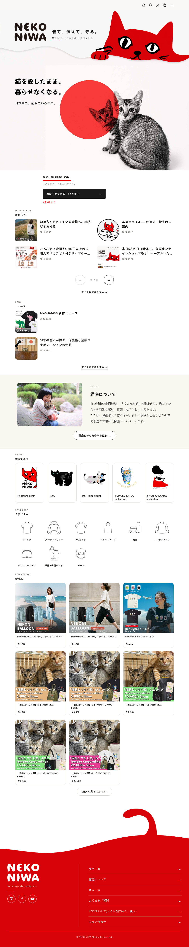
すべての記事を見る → (94, 292)
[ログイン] (158, 5)
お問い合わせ (135, 921)
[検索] (151, 5)
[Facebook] (22, 899)
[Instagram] (11, 899)
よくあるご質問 (135, 900)
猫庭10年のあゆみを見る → (94, 435)
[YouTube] (32, 899)
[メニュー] (172, 5)
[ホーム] (144, 5)
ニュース (135, 890)
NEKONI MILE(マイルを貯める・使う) (135, 911)
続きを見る (94, 791)
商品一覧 (135, 869)
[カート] (165, 5)
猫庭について (135, 879)
